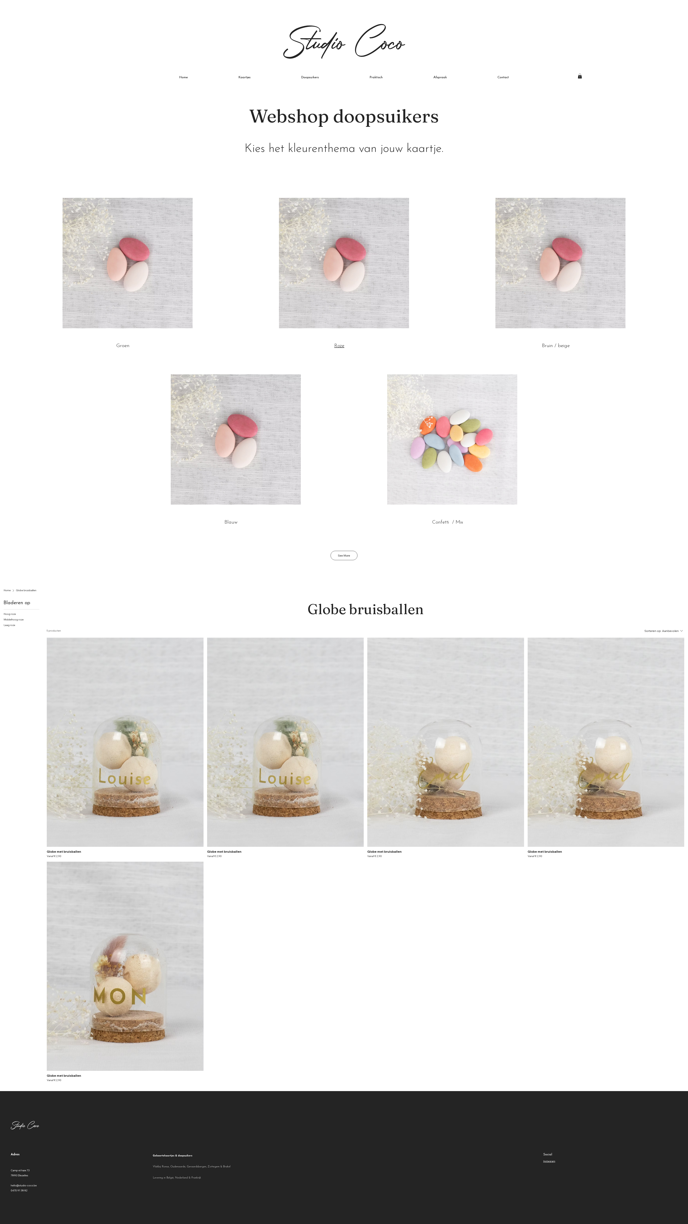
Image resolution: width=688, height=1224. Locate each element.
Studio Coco (344, 40)
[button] (580, 76)
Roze (339, 345)
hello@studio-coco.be (24, 1185)
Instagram (549, 1161)
